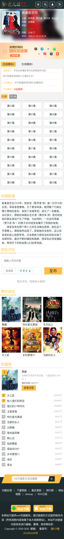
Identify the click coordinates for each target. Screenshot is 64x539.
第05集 (32, 114)
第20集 (32, 157)
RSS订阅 (42, 494)
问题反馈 (7, 490)
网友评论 (8, 250)
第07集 (11, 123)
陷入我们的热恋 (16, 401)
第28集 (11, 182)
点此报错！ (19, 89)
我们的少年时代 (16, 406)
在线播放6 (27, 64)
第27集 (53, 174)
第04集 (11, 114)
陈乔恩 (31, 18)
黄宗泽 (47, 18)
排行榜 (50, 490)
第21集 (53, 157)
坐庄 (9, 459)
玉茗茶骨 (12, 411)
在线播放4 (8, 64)
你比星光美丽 (14, 417)
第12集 (53, 131)
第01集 (11, 106)
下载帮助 (22, 490)
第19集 (11, 157)
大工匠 (11, 395)
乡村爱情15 (13, 454)
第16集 (11, 148)
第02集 (32, 106)
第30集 (53, 182)
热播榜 (6, 364)
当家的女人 (13, 422)
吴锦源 (31, 22)
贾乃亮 (39, 18)
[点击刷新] (25, 271)
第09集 (53, 123)
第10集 (11, 131)
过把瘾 (11, 427)
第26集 (32, 174)
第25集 (11, 174)
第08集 (32, 123)
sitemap (29, 494)
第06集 (53, 114)
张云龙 (55, 18)
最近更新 (36, 490)
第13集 (11, 140)
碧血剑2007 (13, 449)
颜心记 (11, 438)
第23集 (32, 165)
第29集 (32, 182)
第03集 (53, 106)
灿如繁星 (12, 443)
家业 (9, 465)
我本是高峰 (13, 433)
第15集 (53, 140)
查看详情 (29, 387)
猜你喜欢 (8, 292)
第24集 (53, 165)
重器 (24, 371)
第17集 (32, 148)
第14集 (32, 140)
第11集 (32, 131)
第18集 (53, 148)
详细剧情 (8, 196)
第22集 (11, 165)
